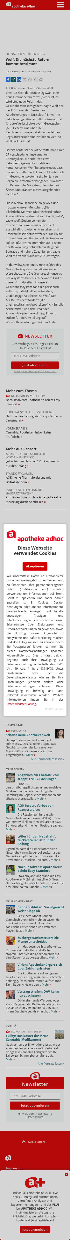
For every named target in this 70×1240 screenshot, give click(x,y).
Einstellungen (54, 709)
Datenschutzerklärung (21, 704)
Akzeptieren (35, 566)
